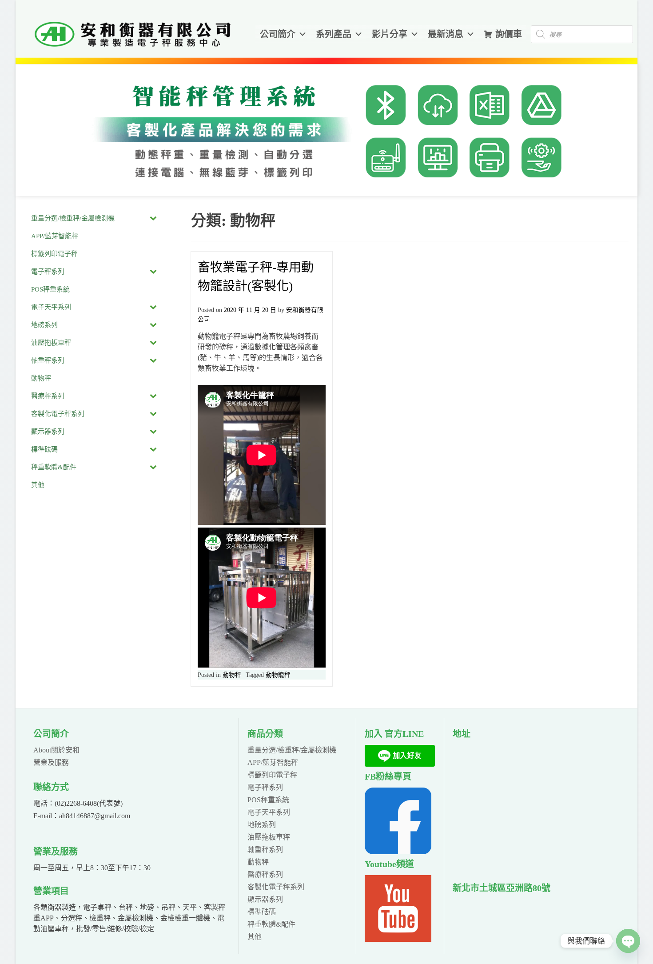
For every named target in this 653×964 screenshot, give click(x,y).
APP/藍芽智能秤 (272, 762)
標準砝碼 (261, 912)
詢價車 (508, 34)
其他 (254, 936)
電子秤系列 (265, 787)
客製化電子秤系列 (275, 887)
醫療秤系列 (265, 874)
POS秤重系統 (268, 800)
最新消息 (445, 34)
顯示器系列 (265, 899)
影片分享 (389, 34)
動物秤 (232, 675)
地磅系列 (261, 824)
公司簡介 (277, 34)
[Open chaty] (628, 941)
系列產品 (333, 34)
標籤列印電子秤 (272, 775)
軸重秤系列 (265, 849)
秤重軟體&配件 (271, 924)
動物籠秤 (278, 675)
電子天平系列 (268, 812)
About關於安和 (56, 750)
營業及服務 (51, 762)
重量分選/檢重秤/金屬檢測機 (291, 750)
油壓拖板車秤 (268, 837)
